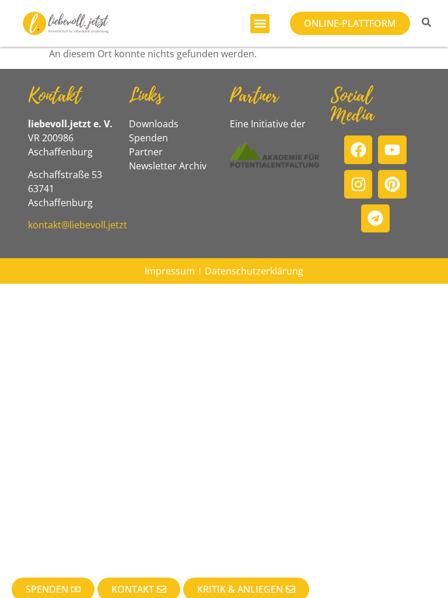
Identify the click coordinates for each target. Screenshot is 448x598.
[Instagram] (358, 184)
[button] (260, 23)
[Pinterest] (392, 184)
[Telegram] (375, 218)
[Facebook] (358, 149)
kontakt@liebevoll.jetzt (77, 224)
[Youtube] (392, 149)
